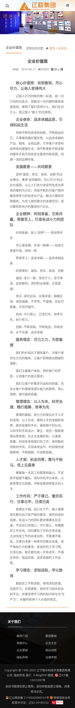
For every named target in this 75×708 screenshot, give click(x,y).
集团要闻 (51, 636)
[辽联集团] (37, 5)
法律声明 (51, 657)
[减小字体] (52, 69)
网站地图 (51, 650)
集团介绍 (22, 636)
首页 (52, 48)
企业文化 (51, 643)
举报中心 (22, 643)
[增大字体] (62, 69)
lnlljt (16, 69)
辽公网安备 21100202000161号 (29, 697)
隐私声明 (22, 657)
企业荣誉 (22, 650)
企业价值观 (65, 48)
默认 (57, 69)
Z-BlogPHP (40, 675)
